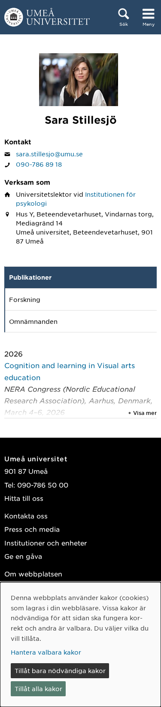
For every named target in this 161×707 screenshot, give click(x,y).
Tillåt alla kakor (38, 688)
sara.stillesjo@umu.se (49, 154)
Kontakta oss (26, 516)
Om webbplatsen (33, 574)
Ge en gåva (23, 556)
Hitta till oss (23, 498)
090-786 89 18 (39, 164)
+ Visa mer (142, 412)
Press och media (32, 529)
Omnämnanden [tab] (33, 321)
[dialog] (80, 644)
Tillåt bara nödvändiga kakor (60, 670)
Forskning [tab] (24, 299)
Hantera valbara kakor (46, 652)
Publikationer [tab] (30, 277)
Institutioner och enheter (45, 543)
